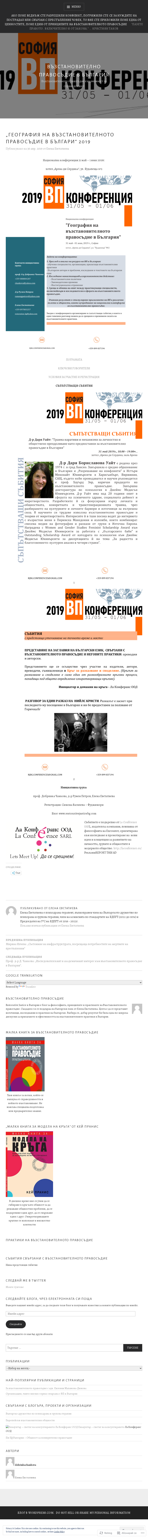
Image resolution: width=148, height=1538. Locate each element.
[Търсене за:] (74, 1348)
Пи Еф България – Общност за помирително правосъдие (39, 1437)
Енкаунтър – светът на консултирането (101, 1427)
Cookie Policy (59, 1531)
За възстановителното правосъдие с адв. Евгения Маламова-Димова (46, 1388)
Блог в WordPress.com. (36, 1513)
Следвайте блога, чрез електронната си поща (49, 1299)
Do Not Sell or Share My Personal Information (93, 1513)
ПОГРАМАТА (74, 360)
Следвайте (16, 1324)
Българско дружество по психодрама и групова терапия (38, 1413)
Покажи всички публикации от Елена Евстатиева (52, 926)
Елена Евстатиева (57, 149)
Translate (30, 987)
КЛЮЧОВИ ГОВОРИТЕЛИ (74, 368)
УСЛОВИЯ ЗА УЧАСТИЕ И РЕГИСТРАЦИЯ (74, 377)
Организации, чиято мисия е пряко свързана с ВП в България (41, 1393)
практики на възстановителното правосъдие (49, 1240)
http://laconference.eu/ (128, 848)
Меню (76, 7)
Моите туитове (15, 1287)
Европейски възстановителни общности (30, 1420)
